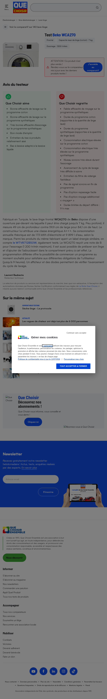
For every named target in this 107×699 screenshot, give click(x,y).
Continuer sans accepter (76, 333)
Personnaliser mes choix (74, 359)
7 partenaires (47, 346)
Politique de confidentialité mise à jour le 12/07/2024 (39, 359)
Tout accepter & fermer (73, 366)
